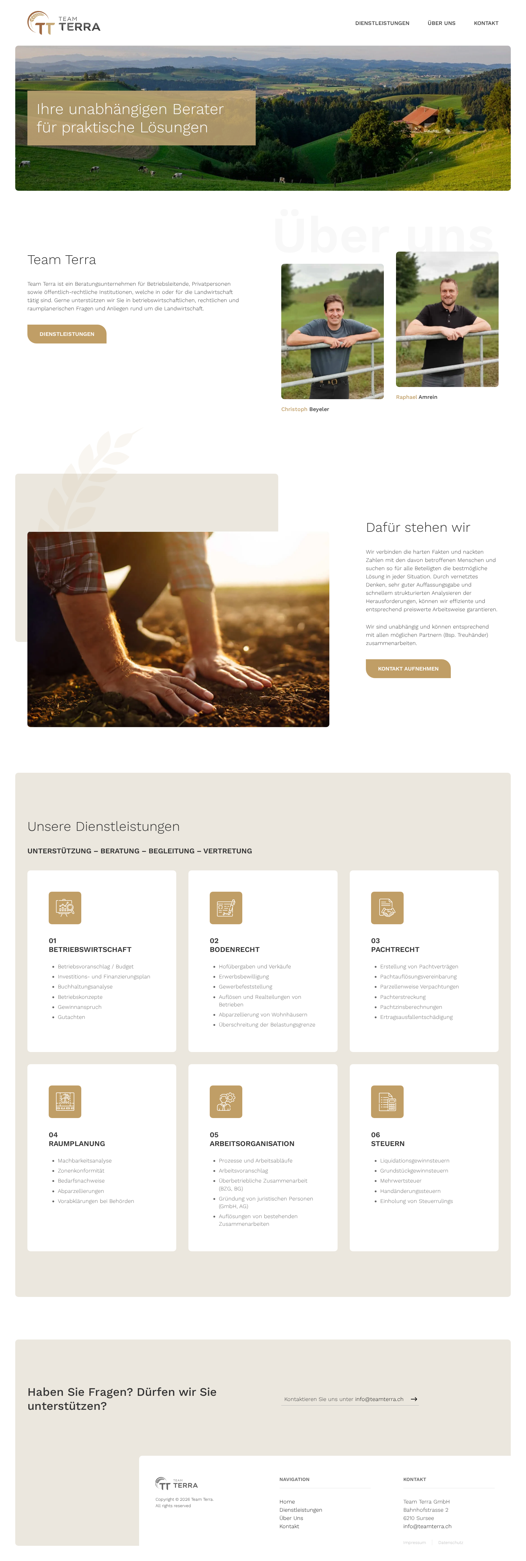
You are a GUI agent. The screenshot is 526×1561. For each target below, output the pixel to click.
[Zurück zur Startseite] (63, 23)
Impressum (414, 1542)
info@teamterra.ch (379, 1399)
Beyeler (305, 409)
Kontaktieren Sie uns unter (344, 1399)
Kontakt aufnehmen (408, 668)
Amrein (416, 397)
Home (287, 1501)
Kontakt (486, 23)
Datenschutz (450, 1542)
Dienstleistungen (382, 23)
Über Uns (442, 23)
